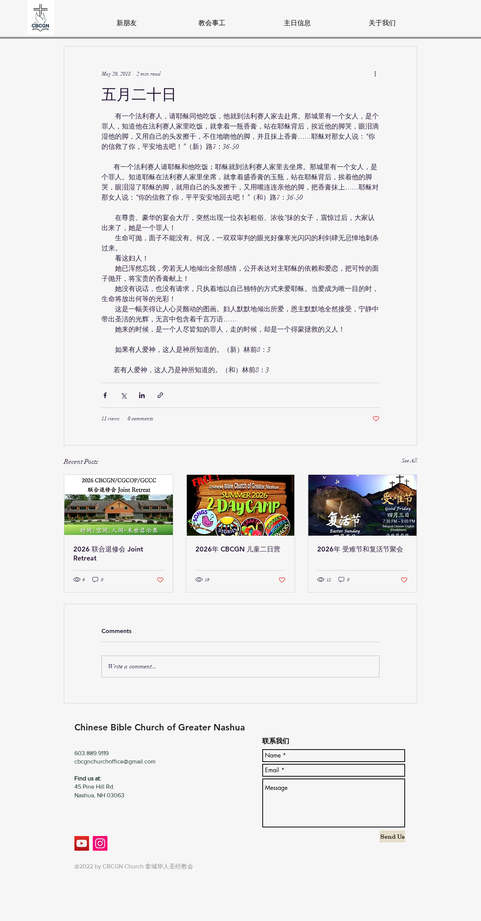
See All (409, 460)
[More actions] (375, 73)
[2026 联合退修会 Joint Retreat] (118, 505)
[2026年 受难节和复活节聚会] (362, 505)
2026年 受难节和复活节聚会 (360, 549)
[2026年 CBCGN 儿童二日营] (240, 505)
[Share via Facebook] (105, 395)
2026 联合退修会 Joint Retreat (108, 553)
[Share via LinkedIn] (141, 395)
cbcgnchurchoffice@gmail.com (115, 761)
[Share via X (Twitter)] (123, 395)
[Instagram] (100, 843)
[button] (211, 19)
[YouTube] (81, 843)
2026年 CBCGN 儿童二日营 (237, 549)
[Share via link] (160, 395)
